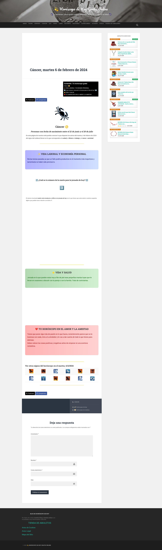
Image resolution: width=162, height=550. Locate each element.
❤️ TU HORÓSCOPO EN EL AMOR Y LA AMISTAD (78, 94)
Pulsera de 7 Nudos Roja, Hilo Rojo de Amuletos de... (126, 83)
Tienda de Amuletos (112, 23)
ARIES (25, 23)
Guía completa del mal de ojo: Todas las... (126, 93)
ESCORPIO (67, 23)
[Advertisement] (62, 47)
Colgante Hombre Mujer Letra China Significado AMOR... (126, 52)
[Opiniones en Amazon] (122, 126)
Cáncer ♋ (67, 86)
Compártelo (42, 100)
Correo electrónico (36, 470)
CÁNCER (44, 23)
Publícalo (31, 100)
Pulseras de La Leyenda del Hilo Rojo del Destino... (126, 42)
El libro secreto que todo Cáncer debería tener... (126, 113)
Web (32, 480)
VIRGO (55, 23)
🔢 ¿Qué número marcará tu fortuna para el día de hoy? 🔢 (80, 90)
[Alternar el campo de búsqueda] (137, 25)
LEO (50, 23)
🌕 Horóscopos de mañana (81, 410)
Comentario (35, 434)
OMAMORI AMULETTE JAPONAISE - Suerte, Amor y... (126, 103)
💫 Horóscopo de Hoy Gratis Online (81, 9)
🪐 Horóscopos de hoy (80, 407)
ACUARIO (95, 23)
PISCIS (101, 23)
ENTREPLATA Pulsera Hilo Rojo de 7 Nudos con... (127, 123)
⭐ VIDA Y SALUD (69, 92)
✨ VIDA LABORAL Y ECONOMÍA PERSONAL (76, 88)
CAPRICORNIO (85, 23)
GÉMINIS (37, 23)
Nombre (33, 460)
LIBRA (61, 23)
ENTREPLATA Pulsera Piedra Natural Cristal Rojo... (125, 133)
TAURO (30, 23)
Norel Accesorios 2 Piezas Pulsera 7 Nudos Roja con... (127, 62)
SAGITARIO (76, 23)
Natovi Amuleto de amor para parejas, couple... (125, 73)
